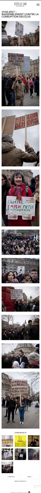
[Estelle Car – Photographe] (20, 4)
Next (29, 476)
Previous (11, 476)
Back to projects (20, 481)
